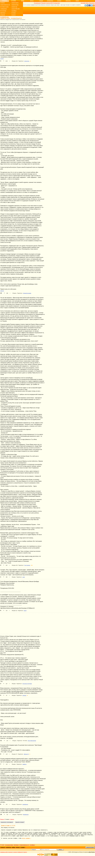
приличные (2, 12)
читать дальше (26, 838)
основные (2, 2)
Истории (13, 0)
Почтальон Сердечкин (27, 683)
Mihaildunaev (26, 814)
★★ (32, 565)
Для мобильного (37, 3)
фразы (18, 847)
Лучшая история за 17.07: (8, 825)
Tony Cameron (27, 565)
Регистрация (92, 3)
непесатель (26, 61)
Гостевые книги (56, 3)
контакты (10, 852)
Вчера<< (2, 819)
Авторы (59, 0)
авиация (2, 290)
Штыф (25, 610)
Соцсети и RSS (49, 3)
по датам (14, 14)
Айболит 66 (26, 754)
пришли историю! (90, 847)
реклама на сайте (4, 852)
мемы (13, 847)
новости (25, 852)
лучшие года (14, 6)
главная (2, 847)
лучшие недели (15, 2)
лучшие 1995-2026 (16, 8)
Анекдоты (4, 0)
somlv (23, 577)
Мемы (22, 0)
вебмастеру (20, 852)
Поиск (77, 0)
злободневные (3, 8)
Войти (87, 3)
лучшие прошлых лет (5, 4)
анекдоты (8, 847)
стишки (22, 847)
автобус (2, 58)
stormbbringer (25, 804)
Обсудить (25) (15, 565)
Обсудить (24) (15, 61)
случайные (14, 10)
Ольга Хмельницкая (32, 740)
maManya (24, 764)
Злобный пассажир (27, 293)
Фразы (32, 0)
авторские (2, 14)
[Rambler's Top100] (40, 854)
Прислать (68, 0)
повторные (16, 844)
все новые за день (4, 6)
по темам (14, 12)
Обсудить (14, 293)
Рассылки (43, 3)
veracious (24, 695)
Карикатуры (50, 0)
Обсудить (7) (14, 754)
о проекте (15, 852)
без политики (3, 10)
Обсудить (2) (14, 610)
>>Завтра (12, 819)
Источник (25, 740)
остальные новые (9, 844)
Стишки (41, 0)
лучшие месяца (15, 4)
